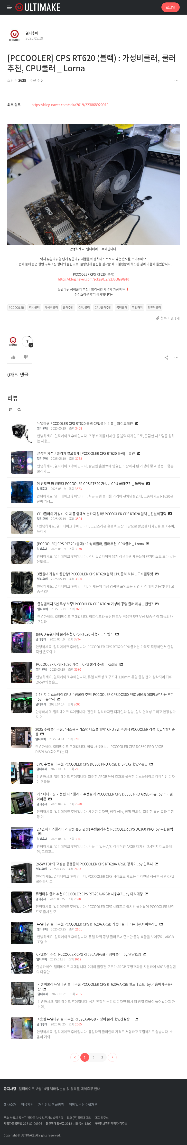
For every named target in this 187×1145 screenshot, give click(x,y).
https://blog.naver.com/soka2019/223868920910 (70, 104)
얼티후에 (32, 32)
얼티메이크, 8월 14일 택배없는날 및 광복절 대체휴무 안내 (59, 1088)
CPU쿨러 (84, 307)
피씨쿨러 (34, 307)
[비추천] (25, 357)
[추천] (13, 357)
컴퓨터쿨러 (154, 307)
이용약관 (27, 1104)
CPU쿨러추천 (103, 307)
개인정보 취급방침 (51, 1104)
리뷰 (12, 398)
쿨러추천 (68, 307)
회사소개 (10, 1104)
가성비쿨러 (51, 307)
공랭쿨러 (121, 307)
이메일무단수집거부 (83, 1104)
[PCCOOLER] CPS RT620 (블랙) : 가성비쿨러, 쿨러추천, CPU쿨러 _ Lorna (91, 63)
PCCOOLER (16, 307)
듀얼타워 (137, 307)
